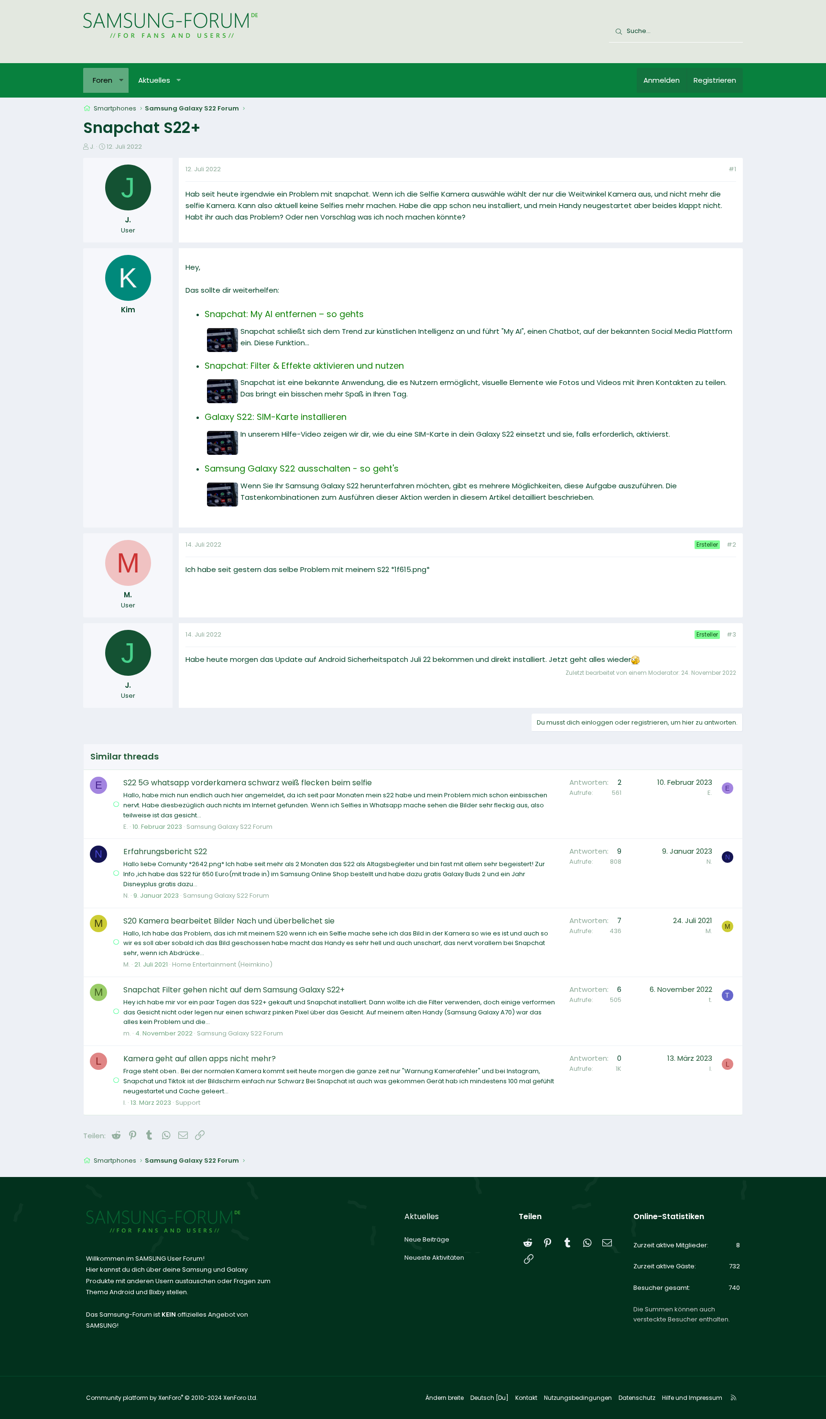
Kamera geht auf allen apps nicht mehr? (199, 1058)
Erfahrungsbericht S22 (165, 851)
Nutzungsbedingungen (578, 1398)
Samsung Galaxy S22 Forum (229, 826)
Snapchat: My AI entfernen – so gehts (284, 314)
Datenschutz (637, 1398)
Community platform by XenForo (172, 1398)
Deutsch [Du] (489, 1398)
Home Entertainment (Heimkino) (222, 964)
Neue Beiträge (426, 1239)
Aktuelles (154, 80)
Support (187, 1102)
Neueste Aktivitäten (434, 1257)
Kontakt (526, 1398)
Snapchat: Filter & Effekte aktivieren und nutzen (304, 366)
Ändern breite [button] (444, 1398)
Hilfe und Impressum (692, 1398)
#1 (732, 169)
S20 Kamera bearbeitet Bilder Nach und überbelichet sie (229, 920)
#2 (731, 544)
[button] (121, 80)
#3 (731, 634)
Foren (102, 80)
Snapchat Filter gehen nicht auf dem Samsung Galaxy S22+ (234, 989)
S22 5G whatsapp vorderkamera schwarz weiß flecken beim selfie (247, 782)
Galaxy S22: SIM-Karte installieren (276, 417)
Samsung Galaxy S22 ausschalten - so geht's (302, 468)
